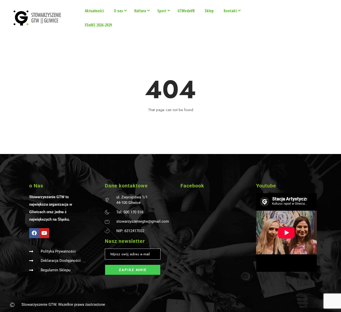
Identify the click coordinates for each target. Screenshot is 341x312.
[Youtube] (44, 233)
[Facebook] (34, 233)
